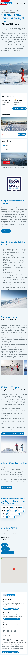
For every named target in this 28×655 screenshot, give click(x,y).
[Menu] (24, 3)
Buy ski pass (6, 162)
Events (11, 517)
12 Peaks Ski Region (14, 10)
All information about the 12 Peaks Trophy (13, 434)
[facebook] (8, 631)
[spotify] (15, 631)
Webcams (17, 507)
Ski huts (3, 517)
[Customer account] (21, 3)
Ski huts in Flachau (6, 487)
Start (2, 10)
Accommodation (13, 514)
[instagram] (4, 631)
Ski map (20, 510)
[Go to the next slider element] (26, 377)
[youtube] (11, 631)
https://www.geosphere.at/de (18, 167)
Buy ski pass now (6, 231)
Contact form (5, 549)
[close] (25, 643)
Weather (3, 510)
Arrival (3, 514)
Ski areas (6, 10)
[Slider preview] (24, 377)
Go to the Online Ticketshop (10, 652)
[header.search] (17, 3)
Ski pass (12, 510)
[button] (26, 452)
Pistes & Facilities (6, 507)
